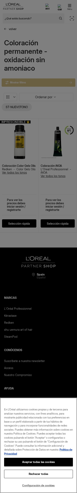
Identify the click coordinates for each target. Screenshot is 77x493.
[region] (38, 445)
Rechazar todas (38, 473)
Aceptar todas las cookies (38, 462)
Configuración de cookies (38, 485)
